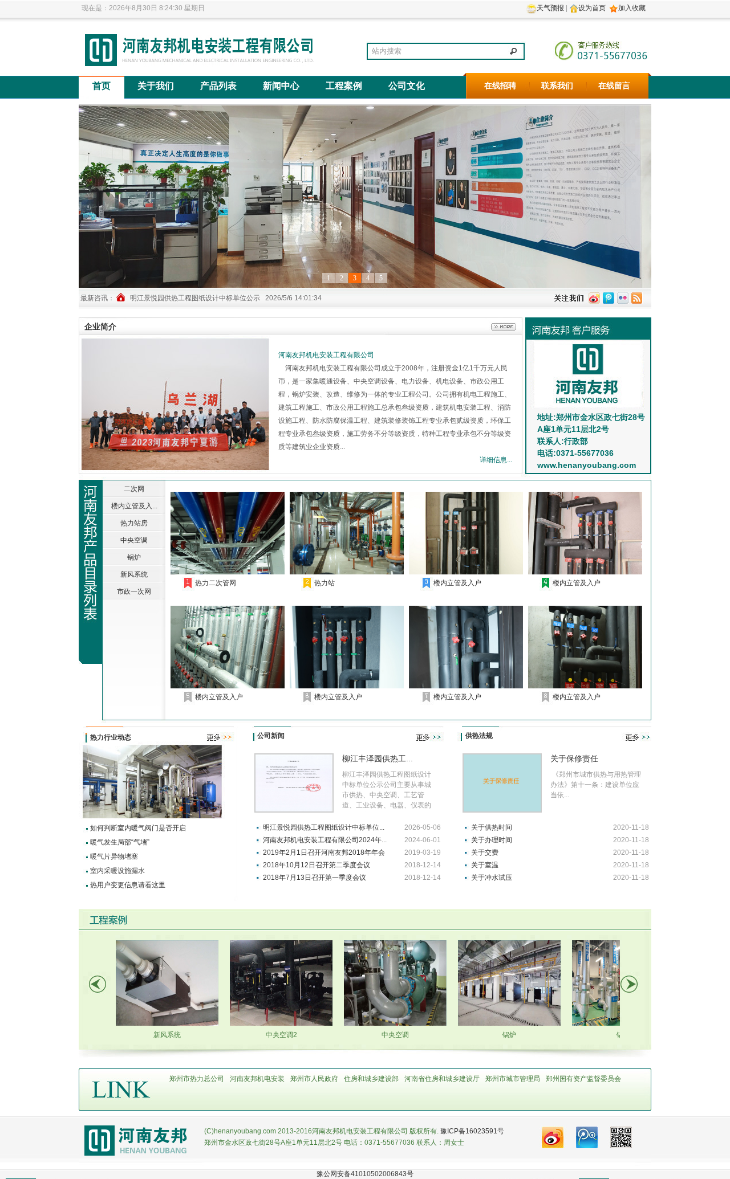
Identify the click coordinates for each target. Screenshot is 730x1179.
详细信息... (496, 460)
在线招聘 (500, 85)
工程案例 (344, 86)
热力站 (324, 583)
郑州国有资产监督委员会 (583, 1079)
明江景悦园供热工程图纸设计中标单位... (323, 827)
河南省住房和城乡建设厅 (442, 1079)
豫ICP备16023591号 (472, 1131)
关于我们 (155, 86)
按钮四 (594, 298)
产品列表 (218, 86)
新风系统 (134, 574)
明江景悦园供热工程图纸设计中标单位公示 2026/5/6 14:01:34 (226, 298)
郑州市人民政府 (314, 1079)
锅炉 (134, 557)
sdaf (180, 406)
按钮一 (637, 298)
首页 (101, 86)
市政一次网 (134, 591)
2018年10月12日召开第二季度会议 (316, 865)
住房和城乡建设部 (371, 1079)
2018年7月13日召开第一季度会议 (314, 878)
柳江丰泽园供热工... (377, 758)
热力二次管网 (215, 583)
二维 (621, 1138)
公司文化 (406, 86)
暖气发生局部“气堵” (119, 842)
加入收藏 (632, 8)
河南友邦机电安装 (257, 1079)
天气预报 (550, 8)
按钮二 (622, 298)
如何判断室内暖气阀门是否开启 (138, 828)
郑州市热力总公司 (196, 1079)
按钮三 (608, 298)
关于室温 (484, 865)
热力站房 (134, 523)
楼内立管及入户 (457, 583)
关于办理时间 (491, 840)
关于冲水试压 (491, 878)
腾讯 (587, 1138)
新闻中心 (281, 86)
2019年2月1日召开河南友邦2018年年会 (324, 852)
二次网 (134, 489)
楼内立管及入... (134, 506)
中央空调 (134, 540)
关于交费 (484, 852)
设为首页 (592, 8)
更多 (495, 326)
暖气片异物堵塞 (114, 856)
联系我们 (557, 85)
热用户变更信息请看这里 (127, 885)
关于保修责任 (574, 758)
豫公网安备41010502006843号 (365, 1174)
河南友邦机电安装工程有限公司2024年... (325, 840)
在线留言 (614, 85)
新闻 (552, 1138)
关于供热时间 (491, 827)
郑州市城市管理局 (512, 1079)
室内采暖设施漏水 (117, 871)
